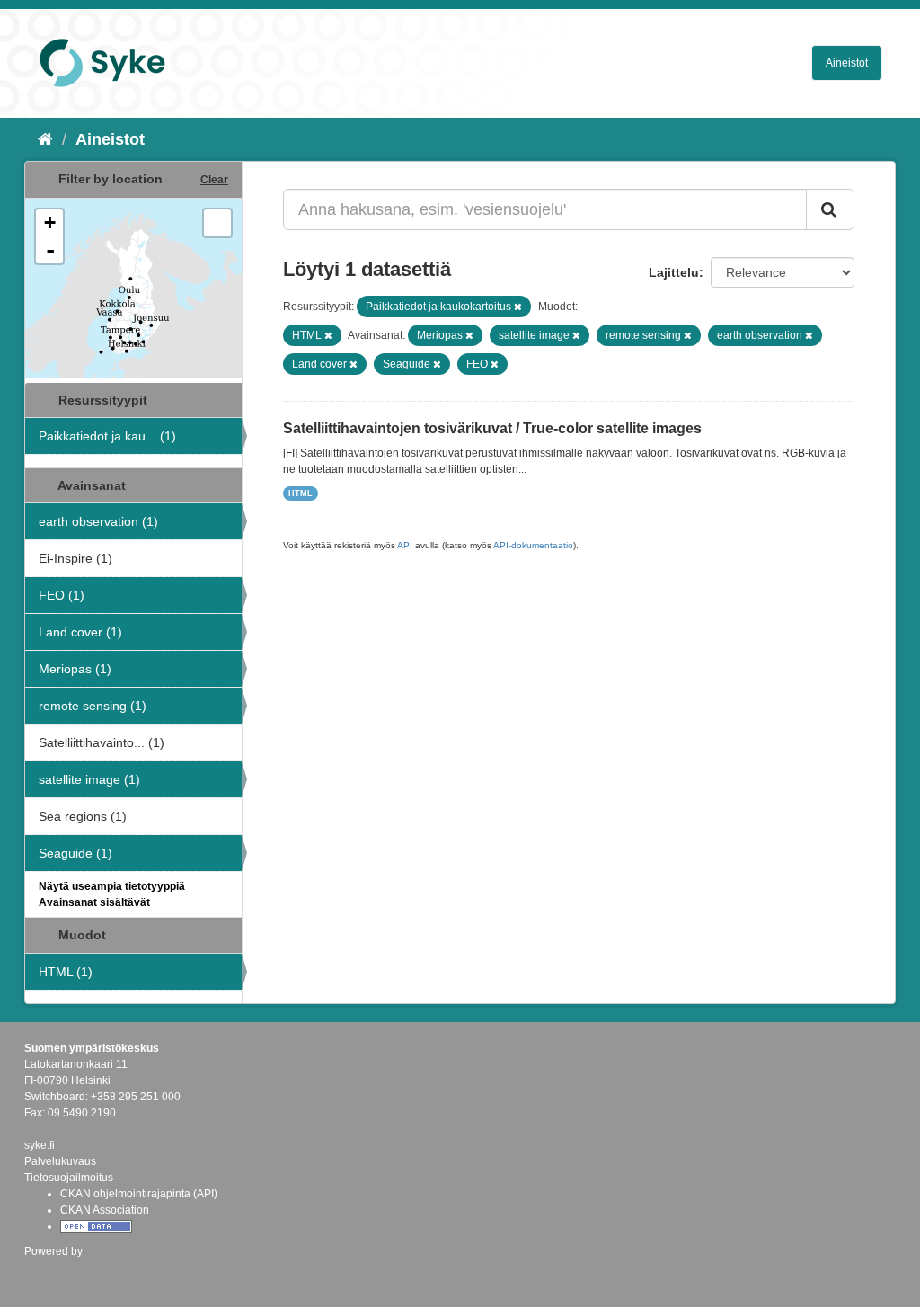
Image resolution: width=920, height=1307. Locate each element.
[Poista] (518, 306)
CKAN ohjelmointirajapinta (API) (138, 1193)
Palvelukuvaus (60, 1161)
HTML (300, 493)
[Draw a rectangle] (217, 222)
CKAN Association (104, 1210)
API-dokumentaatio (533, 545)
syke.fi (39, 1145)
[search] (830, 209)
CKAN (54, 1270)
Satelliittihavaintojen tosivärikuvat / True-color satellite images (492, 428)
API (404, 545)
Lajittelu (674, 272)
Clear (214, 179)
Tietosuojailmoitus (68, 1177)
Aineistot (847, 63)
